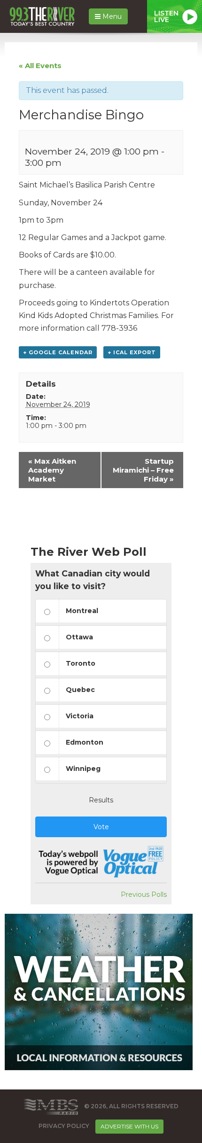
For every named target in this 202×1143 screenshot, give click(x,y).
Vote (101, 827)
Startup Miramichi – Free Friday (143, 470)
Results (101, 800)
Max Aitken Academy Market (52, 470)
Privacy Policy (64, 1125)
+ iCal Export (132, 352)
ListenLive (166, 16)
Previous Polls (144, 894)
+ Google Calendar (58, 352)
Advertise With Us (129, 1126)
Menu (111, 16)
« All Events (40, 65)
